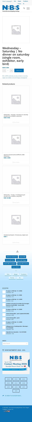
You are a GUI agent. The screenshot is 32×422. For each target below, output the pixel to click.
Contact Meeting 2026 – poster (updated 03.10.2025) (17, 313)
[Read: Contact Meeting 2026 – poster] (3, 318)
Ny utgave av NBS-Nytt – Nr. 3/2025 (14, 309)
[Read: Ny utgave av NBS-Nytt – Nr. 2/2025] (3, 323)
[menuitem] (15, 1)
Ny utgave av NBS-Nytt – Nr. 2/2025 (14, 322)
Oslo (15, 1)
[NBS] (13, 8)
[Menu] (27, 8)
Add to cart (19, 70)
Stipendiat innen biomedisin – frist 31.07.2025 (16, 332)
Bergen (19, 1)
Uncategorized (24, 77)
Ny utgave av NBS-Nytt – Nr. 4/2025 (14, 299)
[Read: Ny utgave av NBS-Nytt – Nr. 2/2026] (3, 291)
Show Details (16, 122)
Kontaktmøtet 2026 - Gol (15, 350)
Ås (23, 3)
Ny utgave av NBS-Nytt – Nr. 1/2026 (14, 295)
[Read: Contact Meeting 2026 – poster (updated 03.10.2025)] (3, 314)
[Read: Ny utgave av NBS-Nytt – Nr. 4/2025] (3, 300)
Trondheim (25, 1)
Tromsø (19, 3)
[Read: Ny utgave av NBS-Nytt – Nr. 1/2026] (3, 296)
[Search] (23, 8)
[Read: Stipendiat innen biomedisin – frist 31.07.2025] (3, 333)
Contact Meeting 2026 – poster (13, 318)
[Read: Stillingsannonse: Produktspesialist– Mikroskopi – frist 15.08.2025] (3, 327)
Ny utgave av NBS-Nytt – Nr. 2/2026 (14, 291)
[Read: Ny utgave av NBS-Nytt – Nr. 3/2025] (3, 310)
